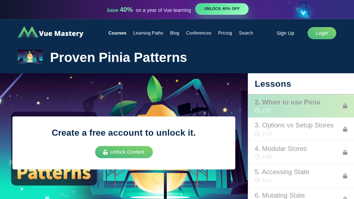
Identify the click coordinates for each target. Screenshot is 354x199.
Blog (174, 33)
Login (322, 33)
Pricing (225, 33)
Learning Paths (148, 33)
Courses (117, 33)
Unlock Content (127, 152)
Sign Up (285, 33)
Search (246, 33)
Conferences (198, 33)
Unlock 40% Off (222, 9)
